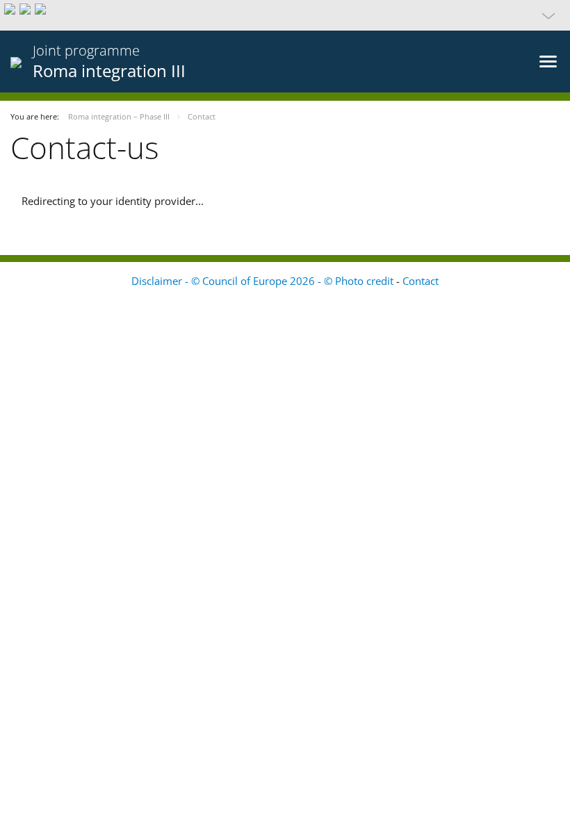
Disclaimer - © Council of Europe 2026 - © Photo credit (263, 281)
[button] (285, 15)
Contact (420, 281)
